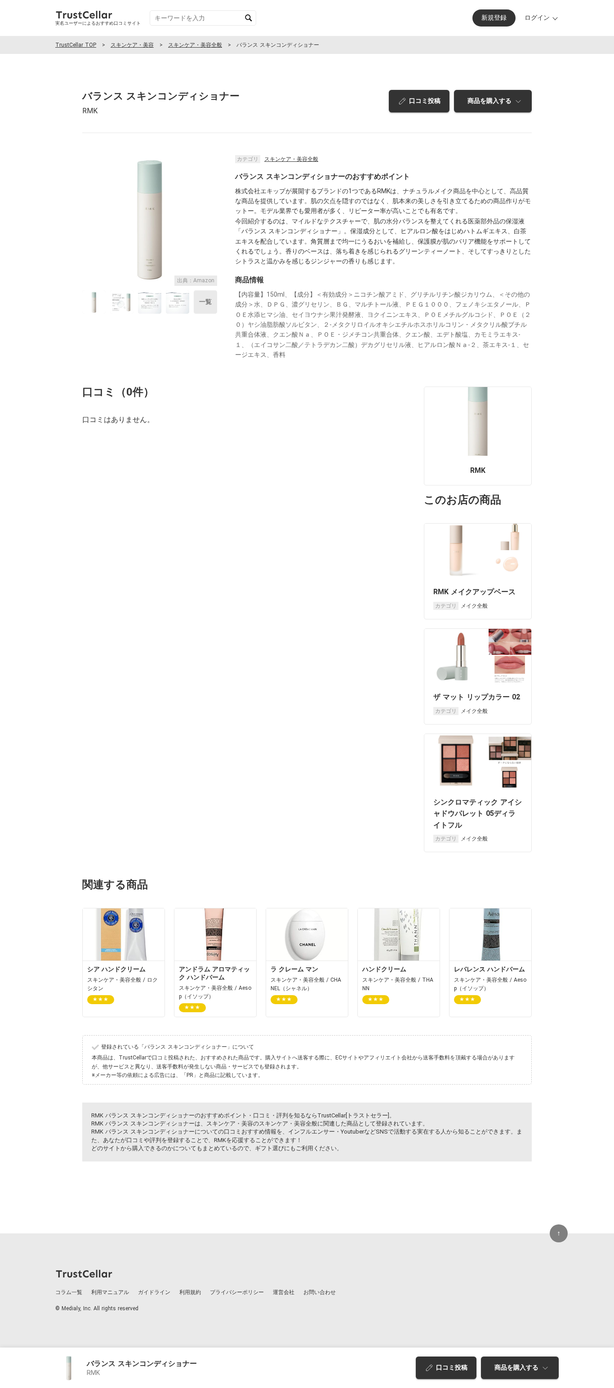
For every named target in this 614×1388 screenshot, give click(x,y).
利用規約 (190, 1292)
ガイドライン (154, 1292)
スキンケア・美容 (132, 45)
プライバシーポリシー (237, 1292)
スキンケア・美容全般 (195, 45)
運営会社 (283, 1292)
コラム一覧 (68, 1292)
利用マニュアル (110, 1292)
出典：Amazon (195, 280)
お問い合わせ (319, 1292)
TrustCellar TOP (75, 45)
